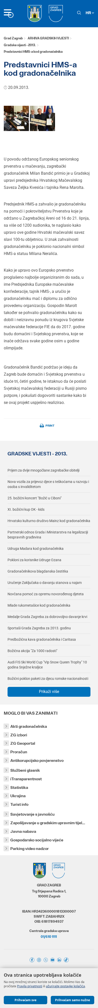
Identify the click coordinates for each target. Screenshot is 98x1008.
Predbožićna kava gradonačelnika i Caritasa (42, 639)
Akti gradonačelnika (28, 726)
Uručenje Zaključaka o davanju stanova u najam (45, 583)
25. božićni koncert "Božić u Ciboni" (35, 498)
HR (89, 13)
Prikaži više (49, 691)
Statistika (19, 787)
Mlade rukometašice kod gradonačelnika (39, 605)
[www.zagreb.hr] (16, 118)
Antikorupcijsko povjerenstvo (37, 760)
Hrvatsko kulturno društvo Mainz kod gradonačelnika (49, 521)
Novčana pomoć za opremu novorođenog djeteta (46, 594)
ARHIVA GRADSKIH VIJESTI (48, 38)
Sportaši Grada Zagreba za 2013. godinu (39, 628)
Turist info (19, 804)
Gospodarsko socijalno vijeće (36, 840)
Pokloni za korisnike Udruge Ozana (34, 560)
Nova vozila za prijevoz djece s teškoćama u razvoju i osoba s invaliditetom (48, 484)
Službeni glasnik (25, 770)
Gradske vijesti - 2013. (20, 45)
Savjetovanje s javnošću (32, 814)
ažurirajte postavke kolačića (65, 986)
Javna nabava (23, 831)
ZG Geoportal (22, 743)
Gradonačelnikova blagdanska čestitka (38, 571)
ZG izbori (18, 735)
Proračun (18, 752)
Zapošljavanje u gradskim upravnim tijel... (47, 823)
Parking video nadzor (29, 848)
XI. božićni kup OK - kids (26, 509)
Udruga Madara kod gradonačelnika (36, 549)
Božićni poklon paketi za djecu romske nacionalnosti (48, 679)
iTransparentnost (26, 779)
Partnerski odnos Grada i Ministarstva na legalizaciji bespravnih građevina (48, 534)
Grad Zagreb (13, 38)
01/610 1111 (49, 937)
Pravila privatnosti (29, 986)
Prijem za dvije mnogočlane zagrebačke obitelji (43, 470)
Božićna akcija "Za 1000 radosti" (32, 651)
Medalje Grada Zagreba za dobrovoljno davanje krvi (47, 617)
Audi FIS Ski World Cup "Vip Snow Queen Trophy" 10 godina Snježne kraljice (47, 664)
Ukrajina (18, 796)
